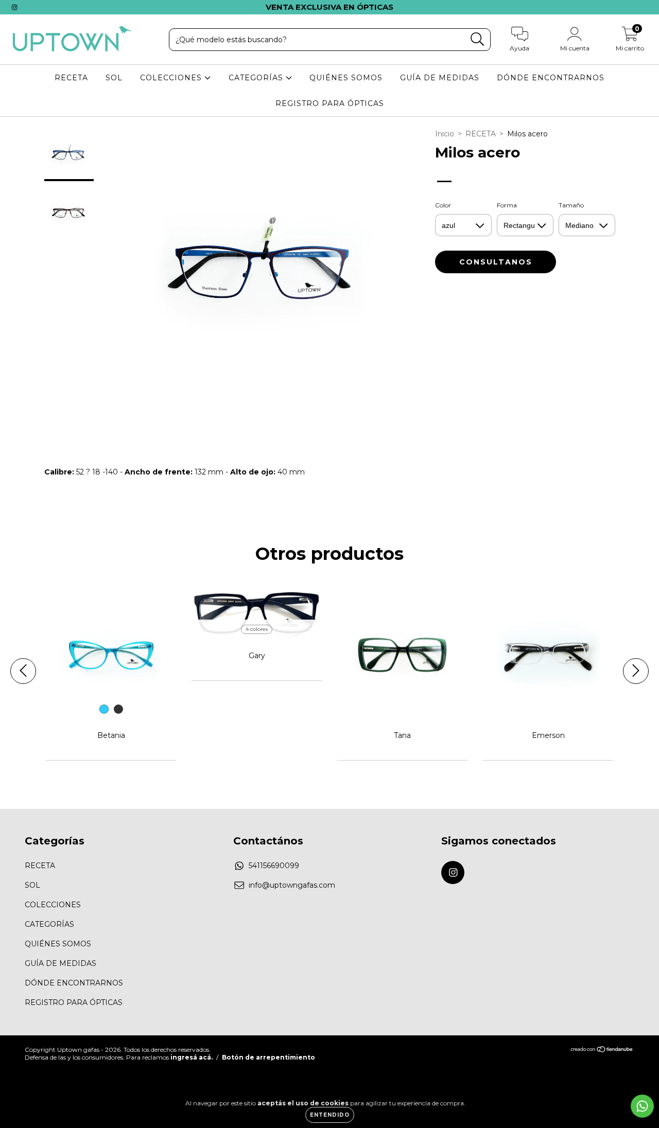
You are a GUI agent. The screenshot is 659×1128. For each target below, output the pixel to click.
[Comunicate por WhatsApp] (642, 1106)
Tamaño (571, 205)
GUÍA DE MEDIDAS (439, 77)
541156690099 (274, 865)
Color (443, 205)
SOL (114, 77)
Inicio (444, 133)
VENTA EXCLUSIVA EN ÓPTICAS (329, 7)
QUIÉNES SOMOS (346, 77)
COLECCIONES (172, 77)
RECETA (71, 77)
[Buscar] (477, 39)
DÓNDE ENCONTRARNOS (550, 77)
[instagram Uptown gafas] (14, 7)
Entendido (330, 1115)
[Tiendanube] (602, 1050)
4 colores (257, 629)
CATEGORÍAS (257, 77)
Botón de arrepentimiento (268, 1057)
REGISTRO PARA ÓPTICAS (329, 103)
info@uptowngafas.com (292, 885)
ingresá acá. (191, 1057)
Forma (507, 205)
